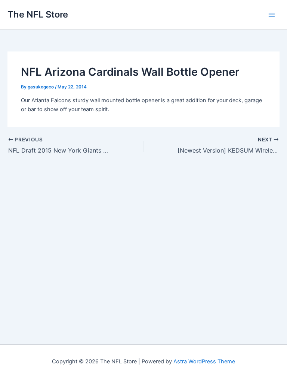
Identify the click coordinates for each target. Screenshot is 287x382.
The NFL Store (37, 14)
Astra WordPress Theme (204, 361)
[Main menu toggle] (272, 15)
